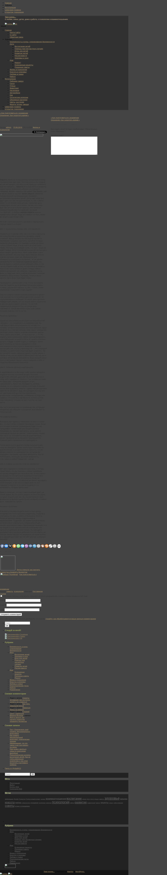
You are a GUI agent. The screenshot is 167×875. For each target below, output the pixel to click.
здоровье (112, 798)
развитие (81, 802)
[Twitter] (9, 24)
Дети (12, 44)
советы (9, 805)
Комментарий (57, 135)
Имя (2, 600)
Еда (11, 95)
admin (8, 127)
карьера (123, 799)
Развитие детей (21, 53)
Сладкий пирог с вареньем (19, 713)
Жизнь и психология (18, 69)
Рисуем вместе (21, 55)
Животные (14, 88)
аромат (43, 799)
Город (12, 83)
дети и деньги (94, 799)
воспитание (74, 798)
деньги (84, 799)
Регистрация (15, 783)
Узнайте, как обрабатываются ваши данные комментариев (70, 619)
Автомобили (15, 93)
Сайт (2, 610)
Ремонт (18, 62)
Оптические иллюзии (19, 97)
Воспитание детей (22, 46)
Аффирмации (9, 799)
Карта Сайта (15, 32)
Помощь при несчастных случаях (29, 49)
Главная (8, 3)
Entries (14, 787)
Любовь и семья (16, 74)
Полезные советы (22, 67)
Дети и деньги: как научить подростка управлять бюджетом (18, 719)
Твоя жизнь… (49, 871)
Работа (13, 76)
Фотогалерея (10, 7)
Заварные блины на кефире (20, 709)
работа (72, 803)
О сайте (13, 35)
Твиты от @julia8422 (13, 768)
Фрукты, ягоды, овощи (19, 104)
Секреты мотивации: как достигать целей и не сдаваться (20, 700)
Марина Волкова (16, 715)
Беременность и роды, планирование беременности (32, 42)
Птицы (12, 86)
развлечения (91, 803)
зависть (9, 591)
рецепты (105, 802)
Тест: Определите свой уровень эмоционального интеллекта (20, 731)
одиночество (26, 803)
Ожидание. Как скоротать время (14, 115)
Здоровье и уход (21, 58)
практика (48, 803)
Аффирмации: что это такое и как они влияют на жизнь (19, 745)
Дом (11, 60)
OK (7, 626)
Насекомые (14, 90)
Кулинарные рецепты (24, 65)
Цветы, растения (17, 102)
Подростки (22, 799)
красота (10, 802)
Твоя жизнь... (10, 17)
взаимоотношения (56, 798)
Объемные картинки (18, 100)
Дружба (16, 799)
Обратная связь (16, 37)
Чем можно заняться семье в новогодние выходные (18, 751)
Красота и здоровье (18, 72)
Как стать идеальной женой (20, 705)
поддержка (42, 803)
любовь (18, 803)
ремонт (98, 803)
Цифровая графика (13, 10)
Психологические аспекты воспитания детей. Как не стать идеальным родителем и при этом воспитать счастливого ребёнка (20, 760)
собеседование (118, 803)
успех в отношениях (22, 806)
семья (111, 803)
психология (19, 591)
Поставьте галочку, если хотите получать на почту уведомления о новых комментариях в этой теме (45, 596)
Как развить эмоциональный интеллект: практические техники (20, 738)
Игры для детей (21, 51)
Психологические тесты (19, 686)
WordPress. (80, 871)
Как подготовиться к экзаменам (14, 113)
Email (3, 605)
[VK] (15, 24)
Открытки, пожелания (14, 12)
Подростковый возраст (33, 799)
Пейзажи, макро (16, 81)
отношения (34, 803)
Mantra (70, 871)
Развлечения (15, 690)
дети (88, 799)
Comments (16, 789)
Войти (12, 785)
